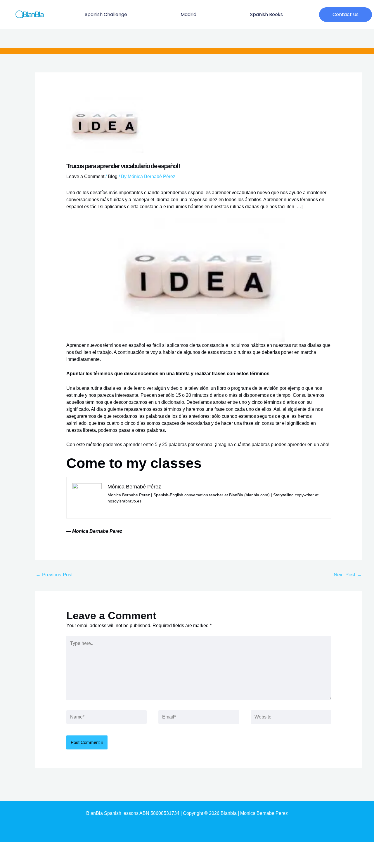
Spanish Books (266, 14)
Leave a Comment (85, 176)
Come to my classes (134, 463)
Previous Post (54, 574)
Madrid (188, 14)
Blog (112, 176)
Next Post (348, 574)
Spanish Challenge (106, 14)
